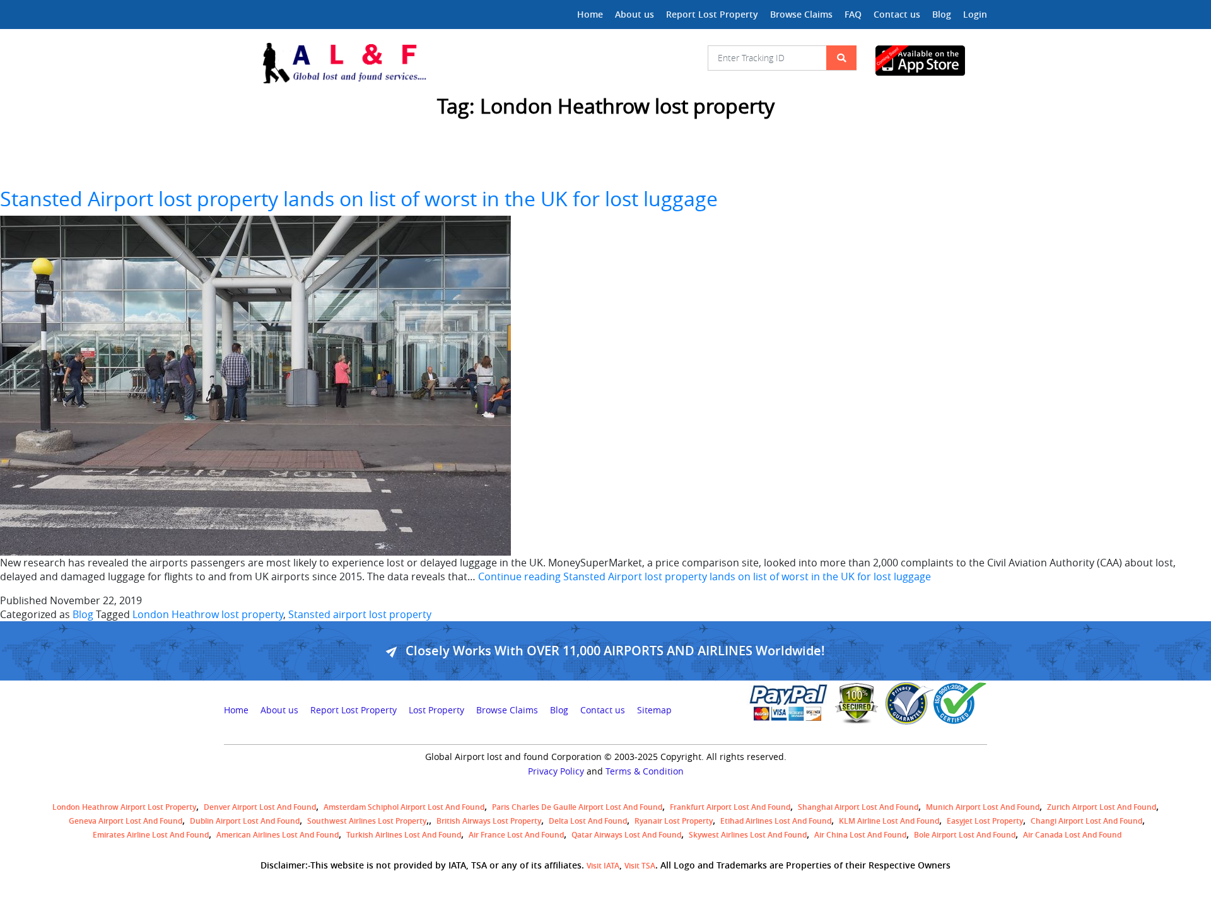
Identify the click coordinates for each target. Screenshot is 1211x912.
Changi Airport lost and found (1086, 821)
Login (975, 14)
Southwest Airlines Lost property (366, 821)
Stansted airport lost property (359, 614)
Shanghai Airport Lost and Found (858, 807)
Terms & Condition (645, 771)
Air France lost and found (516, 834)
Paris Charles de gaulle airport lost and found (577, 807)
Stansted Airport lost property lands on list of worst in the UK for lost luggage (359, 198)
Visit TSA (639, 865)
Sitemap (654, 710)
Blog (941, 14)
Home (590, 14)
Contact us (897, 14)
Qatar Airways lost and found (626, 834)
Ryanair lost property (674, 821)
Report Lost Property (712, 14)
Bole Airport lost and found (964, 834)
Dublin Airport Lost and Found (245, 821)
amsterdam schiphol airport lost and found (404, 807)
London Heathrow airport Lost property (124, 807)
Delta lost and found (588, 821)
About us (634, 14)
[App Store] (931, 60)
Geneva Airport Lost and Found (125, 821)
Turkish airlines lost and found (403, 834)
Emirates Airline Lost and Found (151, 834)
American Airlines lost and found (277, 834)
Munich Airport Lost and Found (982, 807)
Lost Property (436, 710)
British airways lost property (488, 821)
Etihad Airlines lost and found (775, 821)
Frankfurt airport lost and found (730, 807)
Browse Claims (801, 14)
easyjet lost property (985, 821)
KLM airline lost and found (889, 821)
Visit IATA (603, 865)
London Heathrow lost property (207, 614)
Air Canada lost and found (1072, 834)
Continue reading (704, 576)
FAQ (853, 14)
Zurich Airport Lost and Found (1101, 807)
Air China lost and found (860, 834)
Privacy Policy (556, 771)
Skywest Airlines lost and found (748, 834)
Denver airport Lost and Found (260, 807)
